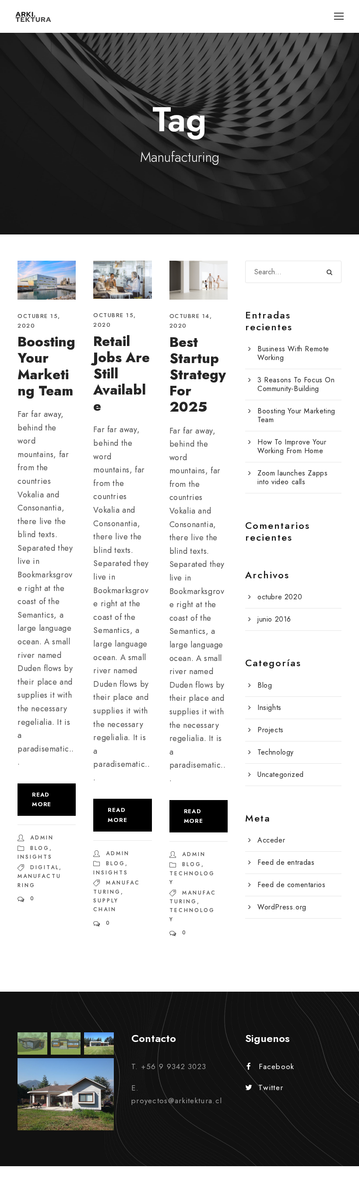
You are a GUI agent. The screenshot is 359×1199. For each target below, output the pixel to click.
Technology (275, 752)
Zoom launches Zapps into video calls (292, 477)
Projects (270, 730)
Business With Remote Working (293, 353)
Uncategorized (280, 774)
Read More (41, 799)
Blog (39, 848)
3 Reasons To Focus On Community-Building (296, 384)
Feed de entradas (286, 862)
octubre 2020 (279, 597)
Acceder (271, 840)
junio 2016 (274, 619)
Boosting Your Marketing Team (46, 366)
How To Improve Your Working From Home (291, 446)
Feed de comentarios (291, 885)
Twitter (270, 1087)
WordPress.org (281, 907)
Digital (44, 867)
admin (42, 838)
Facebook (276, 1066)
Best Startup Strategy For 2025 (197, 374)
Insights (35, 857)
